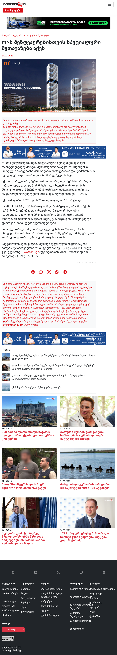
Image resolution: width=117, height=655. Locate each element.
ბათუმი (25, 588)
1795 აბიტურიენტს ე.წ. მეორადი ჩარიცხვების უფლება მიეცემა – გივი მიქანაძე (84, 536)
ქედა (24, 607)
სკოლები (94, 607)
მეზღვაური (44, 35)
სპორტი (94, 598)
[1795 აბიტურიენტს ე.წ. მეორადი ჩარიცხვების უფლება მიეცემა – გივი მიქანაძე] (87, 512)
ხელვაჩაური (28, 598)
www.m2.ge (31, 252)
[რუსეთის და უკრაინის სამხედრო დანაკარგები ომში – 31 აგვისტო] (87, 463)
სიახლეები (29, 35)
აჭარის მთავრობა (51, 588)
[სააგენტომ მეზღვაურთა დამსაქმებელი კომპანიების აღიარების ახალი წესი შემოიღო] (6, 356)
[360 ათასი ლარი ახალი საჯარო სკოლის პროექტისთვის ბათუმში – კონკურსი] (29, 411)
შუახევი (25, 602)
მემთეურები (77, 628)
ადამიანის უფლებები (102, 588)
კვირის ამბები (10, 593)
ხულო (24, 593)
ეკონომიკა (95, 602)
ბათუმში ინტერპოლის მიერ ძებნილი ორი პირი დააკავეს (24, 486)
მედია (93, 611)
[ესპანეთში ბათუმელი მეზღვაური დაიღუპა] (6, 387)
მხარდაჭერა (13, 10)
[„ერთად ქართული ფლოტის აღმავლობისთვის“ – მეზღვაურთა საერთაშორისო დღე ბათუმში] (6, 376)
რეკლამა (17, 35)
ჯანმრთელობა (10, 610)
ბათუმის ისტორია (80, 620)
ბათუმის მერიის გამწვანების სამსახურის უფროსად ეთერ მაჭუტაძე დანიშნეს (82, 435)
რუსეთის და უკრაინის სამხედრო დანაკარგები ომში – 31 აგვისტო (85, 486)
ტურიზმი (94, 616)
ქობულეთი (27, 611)
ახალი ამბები (10, 588)
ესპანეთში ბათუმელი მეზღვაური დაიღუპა (36, 387)
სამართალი (9, 601)
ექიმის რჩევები (50, 615)
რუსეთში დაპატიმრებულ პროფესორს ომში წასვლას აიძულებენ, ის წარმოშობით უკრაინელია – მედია (23, 538)
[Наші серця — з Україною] (14, 4)
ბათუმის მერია (49, 606)
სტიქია (45, 610)
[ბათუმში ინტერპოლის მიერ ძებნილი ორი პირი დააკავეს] (29, 463)
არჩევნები (47, 601)
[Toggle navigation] (110, 4)
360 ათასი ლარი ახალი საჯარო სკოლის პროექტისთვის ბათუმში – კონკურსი (28, 435)
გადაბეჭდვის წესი (86, 262)
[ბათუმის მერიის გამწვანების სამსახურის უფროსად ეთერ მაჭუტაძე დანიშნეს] (87, 411)
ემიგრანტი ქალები (81, 596)
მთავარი (6, 35)
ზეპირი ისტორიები (81, 588)
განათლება (8, 606)
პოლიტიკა (95, 593)
